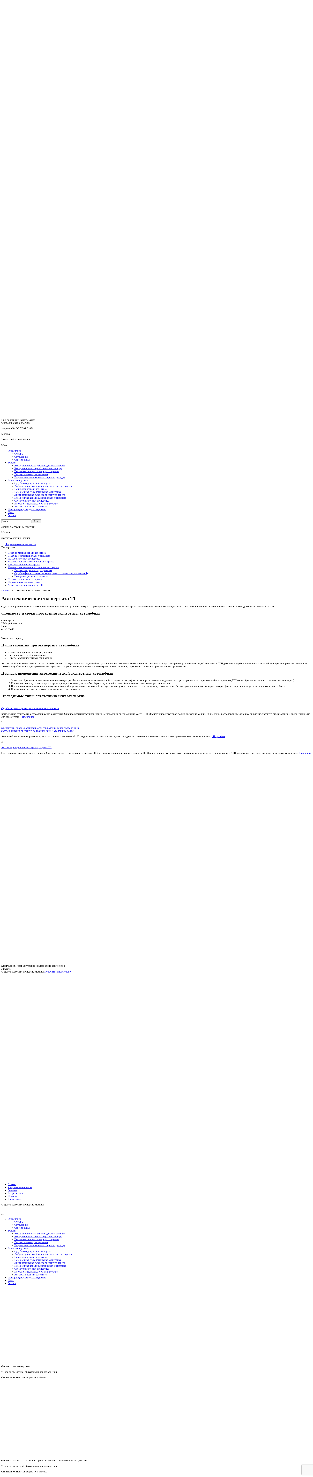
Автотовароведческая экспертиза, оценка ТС (26, 747)
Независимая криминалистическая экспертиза (40, 497)
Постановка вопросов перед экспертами (36, 471)
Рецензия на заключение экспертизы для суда (39, 477)
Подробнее (27, 716)
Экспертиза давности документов (33, 570)
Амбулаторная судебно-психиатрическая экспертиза (43, 486)
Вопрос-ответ (15, 1193)
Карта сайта (14, 1199)
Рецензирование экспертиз (20, 544)
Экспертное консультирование (31, 474)
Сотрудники (21, 456)
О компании (15, 450)
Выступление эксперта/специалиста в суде (38, 468)
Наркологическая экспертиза (24, 582)
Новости (12, 1196)
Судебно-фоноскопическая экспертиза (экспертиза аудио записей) (51, 573)
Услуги (12, 462)
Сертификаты (22, 459)
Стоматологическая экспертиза (31, 500)
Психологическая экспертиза (30, 489)
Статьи (12, 1184)
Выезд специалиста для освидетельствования (39, 465)
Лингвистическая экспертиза (24, 564)
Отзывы (18, 453)
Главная (5, 590)
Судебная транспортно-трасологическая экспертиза (30, 708)
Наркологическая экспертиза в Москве (36, 503)
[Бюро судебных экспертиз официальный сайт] (156, 207)
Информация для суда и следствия (27, 509)
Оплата (12, 515)
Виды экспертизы (18, 480)
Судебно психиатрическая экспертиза (29, 555)
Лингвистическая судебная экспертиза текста (39, 494)
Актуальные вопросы (20, 1187)
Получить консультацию (58, 971)
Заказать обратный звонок (15, 439)
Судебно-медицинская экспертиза (33, 483)
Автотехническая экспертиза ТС (32, 506)
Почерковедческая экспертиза (31, 576)
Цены (11, 512)
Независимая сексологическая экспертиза (37, 491)
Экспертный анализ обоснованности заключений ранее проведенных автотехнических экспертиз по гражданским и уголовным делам (40, 729)
